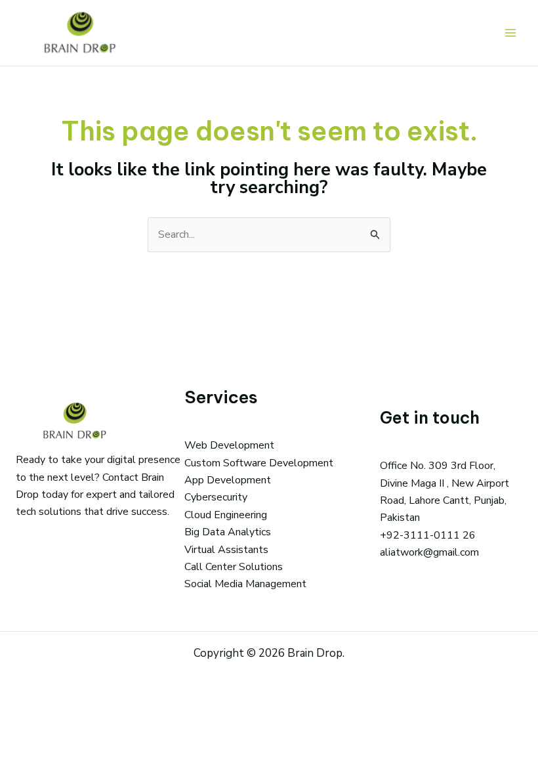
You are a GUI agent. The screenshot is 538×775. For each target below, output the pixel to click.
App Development (227, 480)
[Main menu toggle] (510, 32)
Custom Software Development (258, 463)
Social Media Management (245, 584)
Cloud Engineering (225, 515)
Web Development (229, 445)
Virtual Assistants (226, 549)
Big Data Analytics (227, 532)
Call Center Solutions (233, 567)
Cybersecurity (215, 497)
